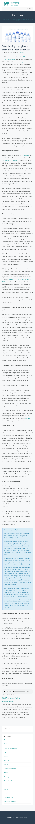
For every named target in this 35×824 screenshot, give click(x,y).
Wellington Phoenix (10, 801)
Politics (6, 773)
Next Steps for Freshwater (10, 160)
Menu (30, 8)
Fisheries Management (10, 748)
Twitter (12, 701)
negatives (5, 158)
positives (26, 155)
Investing (7, 760)
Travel (6, 789)
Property (6, 777)
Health (6, 756)
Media (6, 764)
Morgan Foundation (10, 768)
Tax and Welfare (9, 781)
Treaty (6, 793)
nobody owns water (24, 62)
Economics (7, 740)
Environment (21, 52)
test (5, 785)
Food (5, 752)
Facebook (5, 701)
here (16, 184)
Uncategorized (8, 797)
